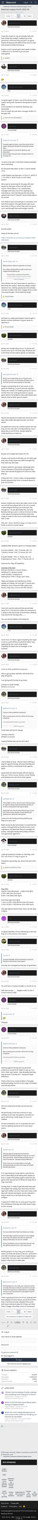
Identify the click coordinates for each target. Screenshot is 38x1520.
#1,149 (35, 369)
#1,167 (35, 1101)
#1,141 (35, 31)
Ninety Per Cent (8, 12)
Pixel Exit (10, 1514)
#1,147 (35, 313)
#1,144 (35, 134)
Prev (8, 16)
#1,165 (35, 1008)
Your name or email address (11, 1337)
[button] (2, 2)
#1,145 (35, 224)
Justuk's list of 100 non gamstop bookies (4, 1483)
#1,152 (35, 498)
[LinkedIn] (15, 1322)
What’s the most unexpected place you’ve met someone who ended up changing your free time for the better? (21, 1414)
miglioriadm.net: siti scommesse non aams (20, 1494)
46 (24, 16)
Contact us (4, 1506)
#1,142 (35, 75)
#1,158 (35, 757)
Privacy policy (13, 1506)
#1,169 (35, 1222)
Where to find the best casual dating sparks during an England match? (20, 1403)
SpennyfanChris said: (9, 374)
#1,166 (35, 1038)
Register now (26, 1364)
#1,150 (35, 413)
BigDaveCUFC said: (9, 708)
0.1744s (28, 1517)
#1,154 (35, 603)
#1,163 (35, 950)
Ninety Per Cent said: (9, 140)
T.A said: (5, 955)
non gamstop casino (34, 1494)
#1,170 (35, 1276)
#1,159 (35, 793)
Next (29, 16)
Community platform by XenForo (18, 1511)
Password (4, 1345)
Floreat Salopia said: (9, 261)
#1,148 (35, 344)
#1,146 (35, 256)
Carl (35, 1381)
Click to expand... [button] (19, 279)
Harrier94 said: (7, 1014)
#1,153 (35, 541)
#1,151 (35, 449)
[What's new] (31, 2)
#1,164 (35, 981)
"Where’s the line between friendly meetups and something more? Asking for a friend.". (21, 1393)
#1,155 (35, 635)
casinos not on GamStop (11, 1494)
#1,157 (35, 703)
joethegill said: (7, 799)
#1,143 (35, 95)
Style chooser (5, 1503)
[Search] (35, 2)
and (13, 118)
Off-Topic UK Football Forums (14, 1398)
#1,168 (35, 1144)
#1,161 (35, 884)
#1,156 (35, 664)
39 (18, 16)
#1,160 (35, 849)
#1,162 (35, 927)
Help (20, 1506)
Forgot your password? (9, 1352)
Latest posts (9, 1388)
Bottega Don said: (8, 1228)
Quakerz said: (7, 1150)
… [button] (15, 16)
